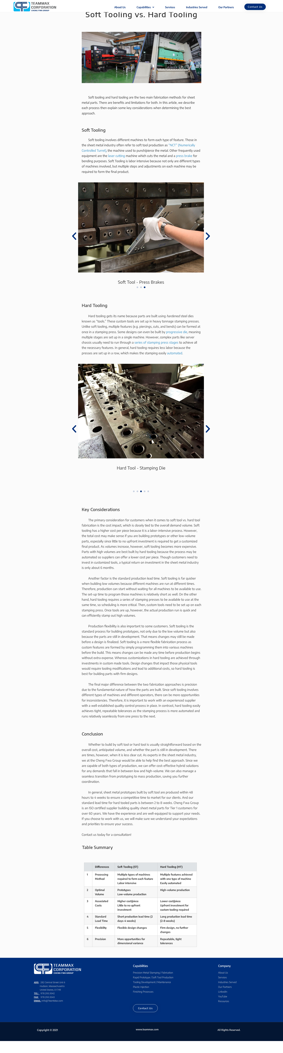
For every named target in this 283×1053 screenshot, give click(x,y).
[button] (255, 7)
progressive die (176, 332)
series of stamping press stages (156, 342)
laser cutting (116, 156)
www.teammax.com (147, 1029)
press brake (184, 156)
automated (174, 353)
